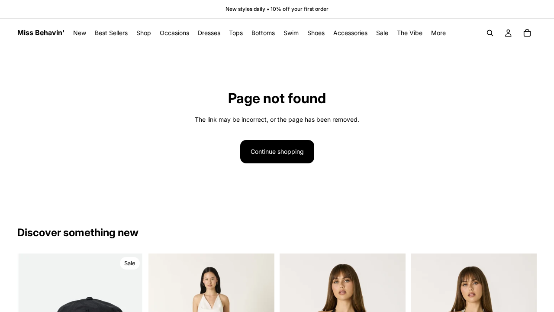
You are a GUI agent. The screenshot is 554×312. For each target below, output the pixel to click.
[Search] (489, 32)
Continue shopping (277, 151)
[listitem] (438, 32)
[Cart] (527, 32)
